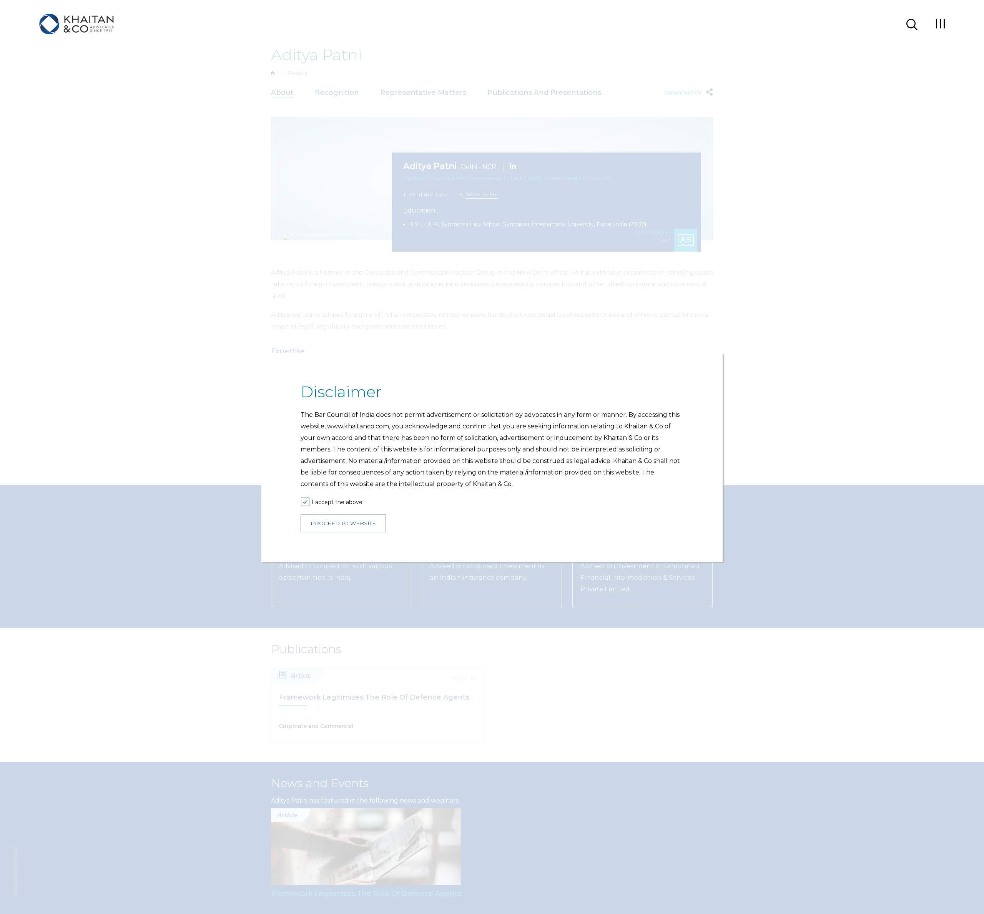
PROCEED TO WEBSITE (343, 523)
